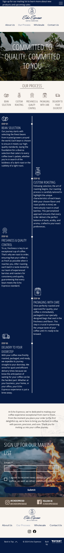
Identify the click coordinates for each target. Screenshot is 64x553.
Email (8, 462)
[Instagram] (29, 531)
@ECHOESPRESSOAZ (18, 503)
